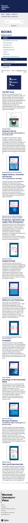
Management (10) (8, 47)
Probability (6, 341)
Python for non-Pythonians (13, 300)
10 (23, 483)
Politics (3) (6, 54)
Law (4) (5, 52)
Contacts (14, 14)
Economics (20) (7, 43)
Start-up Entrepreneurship (12, 464)
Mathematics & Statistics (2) (11, 56)
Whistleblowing (5, 514)
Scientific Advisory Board (8, 508)
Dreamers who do (9, 131)
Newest (25, 70)
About (3, 14)
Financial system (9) (8, 49)
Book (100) (6, 67)
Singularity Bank (8, 261)
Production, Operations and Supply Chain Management (13, 221)
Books (8, 14)
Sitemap (3, 510)
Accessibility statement (7, 512)
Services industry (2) (9, 62)
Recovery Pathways (10, 421)
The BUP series (8, 92)
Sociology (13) (7, 45)
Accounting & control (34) (10, 40)
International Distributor (9, 16)
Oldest (25, 72)
